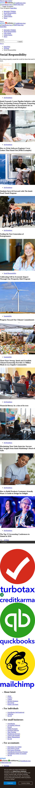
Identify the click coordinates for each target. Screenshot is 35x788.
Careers (9, 699)
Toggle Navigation (7, 6)
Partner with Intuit (12, 704)
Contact (9, 697)
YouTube (6, 766)
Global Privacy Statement (19, 771)
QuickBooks (11, 723)
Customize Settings (25, 783)
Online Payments (12, 729)
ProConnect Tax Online (14, 747)
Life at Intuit (7, 14)
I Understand (10, 783)
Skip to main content (6, 1)
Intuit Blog (13, 8)
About (9, 696)
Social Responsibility (10, 13)
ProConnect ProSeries (13, 750)
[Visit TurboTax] (9, 3)
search (2, 40)
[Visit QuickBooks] (6, 4)
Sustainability (8, 316)
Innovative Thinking (10, 11)
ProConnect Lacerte (13, 748)
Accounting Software (13, 725)
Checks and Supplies (13, 735)
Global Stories (8, 16)
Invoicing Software (13, 730)
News (5, 18)
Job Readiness (8, 97)
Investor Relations (12, 701)
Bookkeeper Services (13, 734)
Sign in (2, 21)
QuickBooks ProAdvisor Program (17, 752)
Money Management (13, 737)
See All (9, 716)
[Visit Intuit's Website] (2, 3)
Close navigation (5, 8)
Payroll (9, 727)
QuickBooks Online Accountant (16, 753)
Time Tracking (11, 732)
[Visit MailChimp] (18, 4)
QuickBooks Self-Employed (15, 712)
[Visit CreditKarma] (19, 3)
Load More (4, 542)
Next (7, 540)
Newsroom (10, 703)
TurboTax (10, 714)
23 (5, 540)
